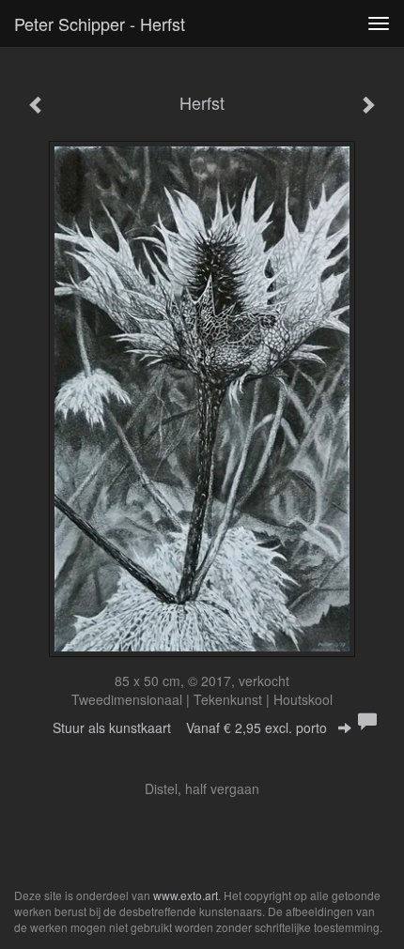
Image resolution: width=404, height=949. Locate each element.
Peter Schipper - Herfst (99, 23)
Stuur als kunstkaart (190, 727)
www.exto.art (185, 895)
